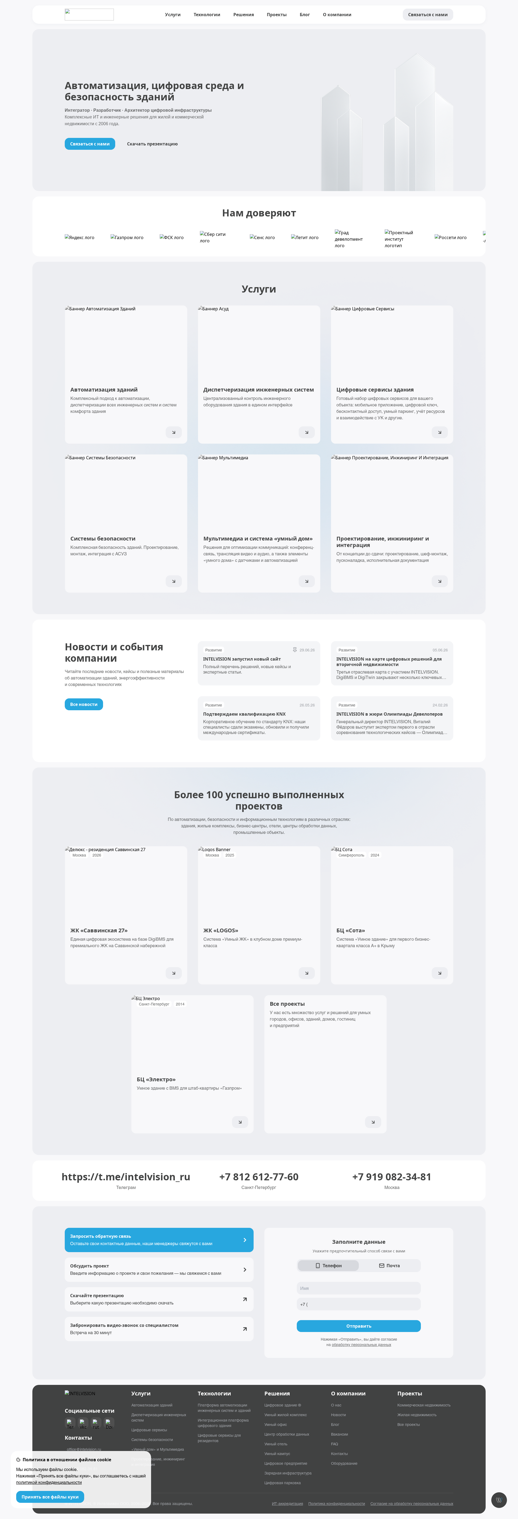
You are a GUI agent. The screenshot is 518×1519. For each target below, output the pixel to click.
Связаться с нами (428, 15)
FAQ (334, 1443)
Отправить (359, 1326)
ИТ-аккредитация (287, 1503)
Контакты (339, 1453)
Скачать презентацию (152, 144)
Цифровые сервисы (149, 1429)
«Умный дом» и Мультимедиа (157, 1449)
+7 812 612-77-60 (259, 1176)
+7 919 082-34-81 (392, 1176)
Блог (305, 15)
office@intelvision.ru (84, 1449)
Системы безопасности (152, 1439)
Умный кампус (277, 1453)
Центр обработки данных (286, 1434)
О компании (337, 15)
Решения (243, 15)
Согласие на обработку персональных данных (411, 1503)
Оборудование (344, 1463)
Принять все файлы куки (50, 1497)
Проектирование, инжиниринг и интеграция (158, 1461)
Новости (338, 1414)
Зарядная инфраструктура (288, 1472)
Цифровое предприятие (285, 1463)
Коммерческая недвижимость (424, 1404)
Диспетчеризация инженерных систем (158, 1417)
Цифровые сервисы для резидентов (219, 1438)
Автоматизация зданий (151, 1404)
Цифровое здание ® (282, 1404)
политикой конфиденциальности (49, 1482)
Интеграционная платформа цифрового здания (223, 1423)
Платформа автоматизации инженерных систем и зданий (224, 1407)
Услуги (173, 15)
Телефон (332, 1265)
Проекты (277, 15)
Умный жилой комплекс (285, 1414)
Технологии (207, 15)
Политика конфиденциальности (336, 1503)
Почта (393, 1265)
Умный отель (275, 1443)
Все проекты (408, 1424)
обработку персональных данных (361, 1344)
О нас (336, 1404)
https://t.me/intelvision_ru (126, 1176)
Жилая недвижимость (417, 1414)
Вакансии (339, 1434)
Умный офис (275, 1424)
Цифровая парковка (282, 1482)
